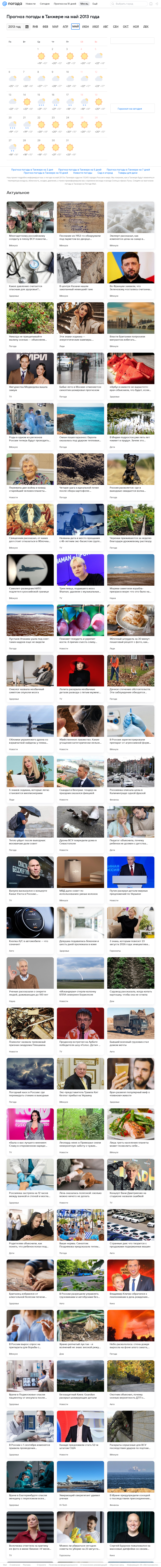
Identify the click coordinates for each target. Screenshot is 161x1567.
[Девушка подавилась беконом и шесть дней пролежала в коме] (80, 930)
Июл (95, 26)
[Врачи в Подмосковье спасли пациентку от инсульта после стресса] (30, 1384)
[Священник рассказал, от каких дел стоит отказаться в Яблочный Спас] (30, 527)
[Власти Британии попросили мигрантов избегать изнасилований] (130, 326)
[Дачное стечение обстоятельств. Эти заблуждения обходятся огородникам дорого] (130, 678)
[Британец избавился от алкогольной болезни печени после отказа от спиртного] (30, 1283)
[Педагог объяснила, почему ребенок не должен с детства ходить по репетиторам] (130, 829)
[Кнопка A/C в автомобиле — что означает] (30, 930)
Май (75, 26)
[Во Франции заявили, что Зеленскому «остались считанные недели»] (130, 275)
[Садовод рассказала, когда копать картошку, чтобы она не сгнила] (130, 980)
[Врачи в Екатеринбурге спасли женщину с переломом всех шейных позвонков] (30, 1484)
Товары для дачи (127, 172)
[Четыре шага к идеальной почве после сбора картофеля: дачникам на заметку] (80, 477)
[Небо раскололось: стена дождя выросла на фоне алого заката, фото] (130, 1333)
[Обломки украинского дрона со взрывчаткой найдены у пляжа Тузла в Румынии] (30, 729)
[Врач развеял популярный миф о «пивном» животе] (130, 1081)
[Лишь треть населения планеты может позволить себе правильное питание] (130, 1132)
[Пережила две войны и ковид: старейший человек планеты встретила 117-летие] (30, 477)
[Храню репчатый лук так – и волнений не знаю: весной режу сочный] (80, 1333)
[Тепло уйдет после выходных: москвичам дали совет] (30, 829)
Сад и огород (105, 172)
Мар (55, 26)
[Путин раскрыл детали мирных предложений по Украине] (130, 880)
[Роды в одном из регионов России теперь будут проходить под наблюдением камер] (30, 426)
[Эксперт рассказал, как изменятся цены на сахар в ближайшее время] (130, 225)
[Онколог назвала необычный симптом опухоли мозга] (30, 678)
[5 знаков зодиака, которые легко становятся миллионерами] (30, 779)
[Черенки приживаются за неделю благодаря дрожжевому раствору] (130, 527)
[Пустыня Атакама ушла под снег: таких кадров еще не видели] (30, 628)
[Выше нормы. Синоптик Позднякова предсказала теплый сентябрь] (80, 1232)
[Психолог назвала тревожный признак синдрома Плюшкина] (30, 1031)
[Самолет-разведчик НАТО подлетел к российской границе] (30, 577)
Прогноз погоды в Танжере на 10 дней (46, 172)
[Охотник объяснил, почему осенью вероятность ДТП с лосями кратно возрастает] (130, 1384)
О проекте (41, 1565)
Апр (65, 26)
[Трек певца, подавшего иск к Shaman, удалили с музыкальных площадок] (80, 577)
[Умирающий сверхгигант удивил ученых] (80, 1484)
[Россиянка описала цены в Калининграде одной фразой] (130, 779)
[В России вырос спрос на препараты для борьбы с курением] (30, 1333)
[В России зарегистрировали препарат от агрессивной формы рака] (130, 729)
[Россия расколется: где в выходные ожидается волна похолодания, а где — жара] (130, 477)
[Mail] (5, 4)
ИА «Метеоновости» (149, 1565)
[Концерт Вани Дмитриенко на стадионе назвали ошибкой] (130, 1182)
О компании (15, 1565)
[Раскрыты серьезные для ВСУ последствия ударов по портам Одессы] (130, 1434)
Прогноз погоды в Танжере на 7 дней (128, 169)
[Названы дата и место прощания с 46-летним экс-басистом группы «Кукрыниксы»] (80, 527)
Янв (35, 26)
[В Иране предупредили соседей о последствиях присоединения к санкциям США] (130, 1484)
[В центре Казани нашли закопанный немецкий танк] (80, 275)
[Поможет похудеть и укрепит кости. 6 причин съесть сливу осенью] (80, 628)
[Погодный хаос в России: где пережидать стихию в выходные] (30, 1081)
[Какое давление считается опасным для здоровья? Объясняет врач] (30, 275)
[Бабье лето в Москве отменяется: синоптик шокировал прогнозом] (80, 376)
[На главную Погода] (14, 4)
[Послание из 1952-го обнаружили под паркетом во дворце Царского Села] (80, 225)
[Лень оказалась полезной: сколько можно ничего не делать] (80, 1182)
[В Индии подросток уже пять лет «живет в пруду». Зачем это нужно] (130, 426)
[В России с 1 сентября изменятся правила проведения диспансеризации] (30, 1434)
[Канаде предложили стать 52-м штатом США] (80, 1434)
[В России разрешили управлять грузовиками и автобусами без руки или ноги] (80, 1283)
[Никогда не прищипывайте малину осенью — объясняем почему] (30, 326)
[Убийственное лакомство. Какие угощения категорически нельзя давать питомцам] (80, 729)
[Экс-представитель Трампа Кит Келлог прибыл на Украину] (80, 1081)
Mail (5, 1565)
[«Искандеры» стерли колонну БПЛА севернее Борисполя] (80, 980)
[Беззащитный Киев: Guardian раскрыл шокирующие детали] (80, 1384)
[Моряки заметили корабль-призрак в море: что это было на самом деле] (130, 577)
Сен (115, 26)
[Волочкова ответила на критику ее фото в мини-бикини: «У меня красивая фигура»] (30, 1535)
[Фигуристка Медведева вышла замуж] (30, 376)
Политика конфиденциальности (63, 1565)
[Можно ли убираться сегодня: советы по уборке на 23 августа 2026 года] (80, 1535)
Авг (105, 26)
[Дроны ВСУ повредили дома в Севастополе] (80, 829)
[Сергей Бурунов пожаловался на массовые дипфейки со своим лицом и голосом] (130, 1535)
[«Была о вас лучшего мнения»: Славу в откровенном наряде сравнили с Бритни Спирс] (30, 1132)
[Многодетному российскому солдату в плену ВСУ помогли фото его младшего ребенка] (30, 225)
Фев (45, 26)
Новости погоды (82, 172)
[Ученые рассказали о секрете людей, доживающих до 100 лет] (30, 980)
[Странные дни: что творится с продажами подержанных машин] (130, 1232)
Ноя (136, 26)
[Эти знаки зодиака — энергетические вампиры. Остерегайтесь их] (80, 326)
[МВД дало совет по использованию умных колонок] (80, 880)
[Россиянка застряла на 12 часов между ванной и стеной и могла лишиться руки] (30, 1182)
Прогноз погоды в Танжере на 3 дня (32, 169)
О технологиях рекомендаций (93, 1565)
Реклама (27, 1565)
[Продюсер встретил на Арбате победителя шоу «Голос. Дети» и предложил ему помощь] (80, 1031)
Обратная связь (117, 1565)
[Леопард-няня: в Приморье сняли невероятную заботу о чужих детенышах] (80, 1132)
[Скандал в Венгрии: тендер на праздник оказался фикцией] (80, 779)
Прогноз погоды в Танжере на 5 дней (79, 169)
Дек (146, 26)
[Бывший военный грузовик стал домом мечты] (130, 1031)
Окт (126, 26)
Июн (85, 26)
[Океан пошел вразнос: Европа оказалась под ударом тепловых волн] (80, 426)
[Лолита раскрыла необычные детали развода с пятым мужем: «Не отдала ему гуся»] (80, 678)
